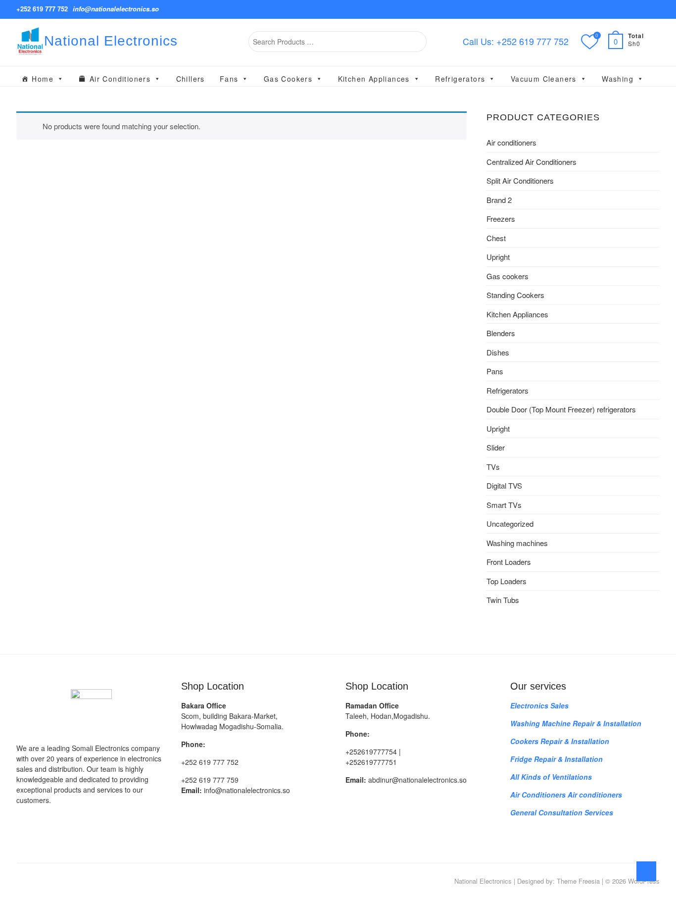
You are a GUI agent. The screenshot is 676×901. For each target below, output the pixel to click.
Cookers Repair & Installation (559, 741)
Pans (494, 371)
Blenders (500, 333)
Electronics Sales (539, 705)
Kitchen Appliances (374, 79)
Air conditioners (120, 79)
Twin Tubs (502, 600)
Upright (498, 256)
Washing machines (517, 543)
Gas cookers (288, 79)
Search (414, 41)
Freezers (500, 218)
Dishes (497, 352)
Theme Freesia (578, 881)
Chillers (190, 79)
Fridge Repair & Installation (556, 759)
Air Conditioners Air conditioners (566, 795)
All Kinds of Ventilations (551, 777)
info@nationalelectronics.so (116, 8)
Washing (617, 79)
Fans (229, 79)
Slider (495, 447)
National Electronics (111, 41)
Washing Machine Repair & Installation (575, 723)
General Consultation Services (561, 812)
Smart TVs (504, 505)
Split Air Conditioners (520, 180)
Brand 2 (499, 200)
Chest (496, 238)
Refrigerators (460, 79)
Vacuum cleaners (544, 79)
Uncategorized (509, 523)
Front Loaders (508, 561)
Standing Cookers (515, 295)
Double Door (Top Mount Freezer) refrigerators (561, 409)
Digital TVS (504, 485)
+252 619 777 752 (42, 8)
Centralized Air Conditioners (531, 161)
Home (42, 79)
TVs (493, 466)
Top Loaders (506, 581)
